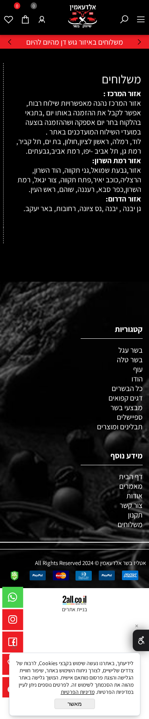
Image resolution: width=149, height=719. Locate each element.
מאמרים (131, 486)
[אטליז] (83, 16)
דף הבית (131, 476)
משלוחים (120, 79)
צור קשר (131, 505)
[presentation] (10, 41)
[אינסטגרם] (12, 621)
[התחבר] (42, 15)
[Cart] (25, 15)
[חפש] (124, 15)
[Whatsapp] (12, 599)
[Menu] (141, 15)
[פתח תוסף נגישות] (141, 640)
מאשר (75, 704)
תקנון (135, 514)
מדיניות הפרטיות (78, 691)
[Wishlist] (8, 15)
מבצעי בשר (126, 407)
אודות (134, 495)
